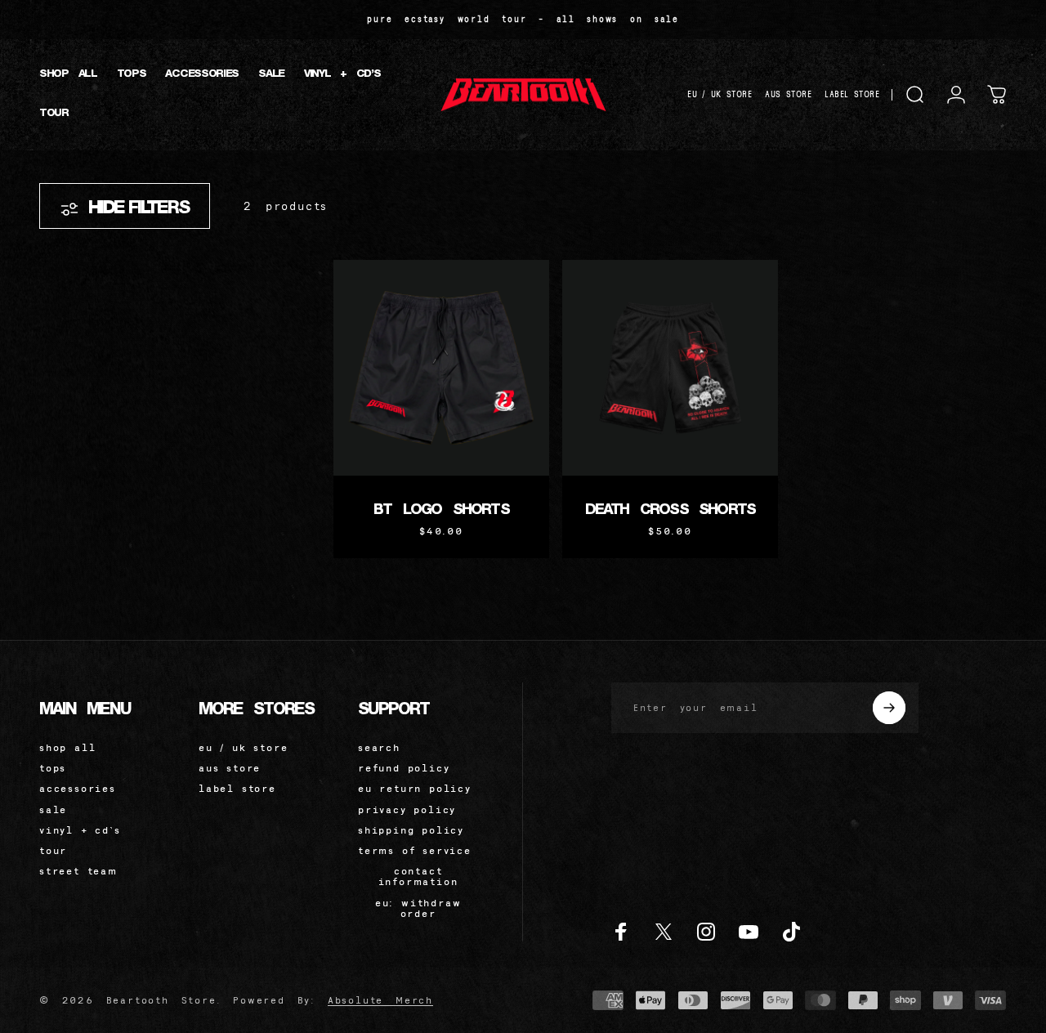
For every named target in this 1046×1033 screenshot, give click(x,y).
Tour (53, 850)
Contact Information (418, 876)
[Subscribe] (889, 707)
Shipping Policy (411, 830)
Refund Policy (403, 767)
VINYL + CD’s (80, 830)
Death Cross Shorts (670, 510)
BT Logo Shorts (441, 510)
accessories (77, 788)
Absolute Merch (380, 1000)
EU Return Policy (415, 788)
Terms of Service (415, 850)
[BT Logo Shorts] (441, 368)
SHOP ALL (67, 747)
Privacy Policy (407, 809)
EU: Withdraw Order (418, 908)
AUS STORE (788, 94)
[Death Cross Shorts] (670, 368)
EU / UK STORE (719, 94)
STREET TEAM (78, 870)
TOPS (52, 767)
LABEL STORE (852, 94)
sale (53, 809)
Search (379, 747)
